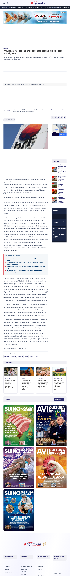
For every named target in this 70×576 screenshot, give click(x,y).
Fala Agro (40, 566)
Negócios (38, 109)
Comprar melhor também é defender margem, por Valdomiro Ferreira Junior (25, 259)
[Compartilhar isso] (52, 117)
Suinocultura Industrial (28, 111)
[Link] (18, 425)
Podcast (40, 572)
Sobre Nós (7, 566)
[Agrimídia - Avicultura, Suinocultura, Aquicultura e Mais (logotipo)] (38, 3)
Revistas (40, 569)
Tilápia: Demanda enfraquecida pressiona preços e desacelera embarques (61, 199)
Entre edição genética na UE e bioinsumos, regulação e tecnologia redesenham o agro (24, 271)
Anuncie (7, 569)
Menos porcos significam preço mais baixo (62, 178)
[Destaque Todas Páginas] (35, 18)
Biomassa (23, 574)
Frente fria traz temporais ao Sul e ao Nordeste (62, 185)
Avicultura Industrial (18, 109)
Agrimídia (8, 110)
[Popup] (4, 3)
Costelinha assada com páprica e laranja (61, 191)
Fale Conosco (8, 572)
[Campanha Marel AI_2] (59, 130)
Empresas (26, 109)
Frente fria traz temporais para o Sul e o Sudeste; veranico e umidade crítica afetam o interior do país (62, 169)
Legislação (33, 109)
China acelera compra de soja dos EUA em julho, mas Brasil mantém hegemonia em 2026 (25, 263)
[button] (8, 3)
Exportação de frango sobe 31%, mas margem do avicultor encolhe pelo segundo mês (26, 267)
